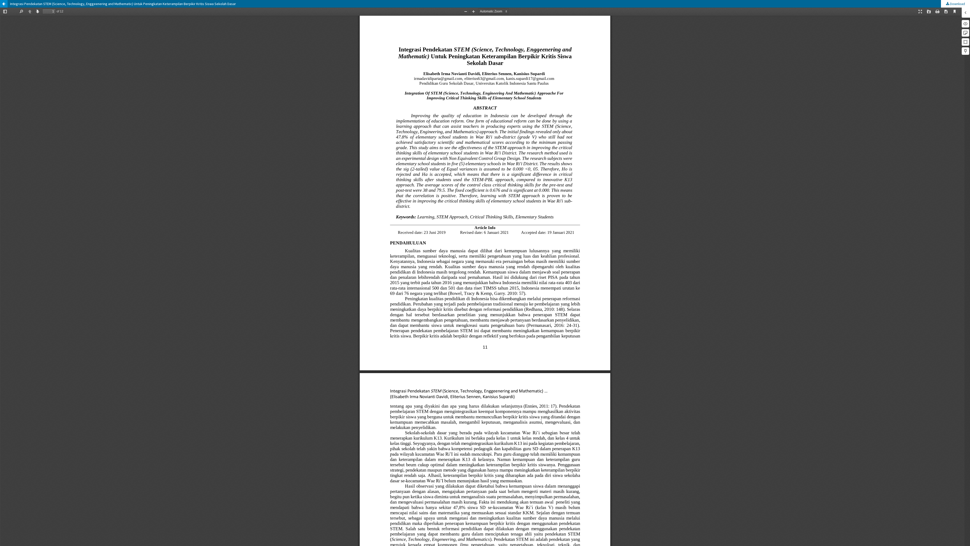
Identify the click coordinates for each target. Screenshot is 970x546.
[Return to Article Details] (4, 4)
